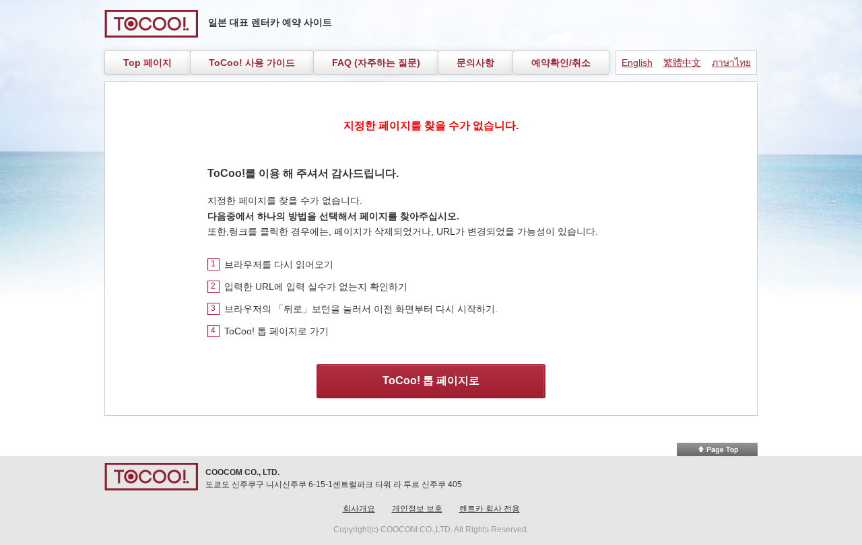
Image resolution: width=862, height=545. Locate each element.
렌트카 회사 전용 (489, 508)
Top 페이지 (147, 62)
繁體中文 (682, 62)
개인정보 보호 (417, 508)
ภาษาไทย (731, 62)
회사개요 (359, 508)
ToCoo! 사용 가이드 (252, 62)
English (637, 62)
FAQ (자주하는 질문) (376, 62)
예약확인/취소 (561, 62)
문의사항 (475, 62)
